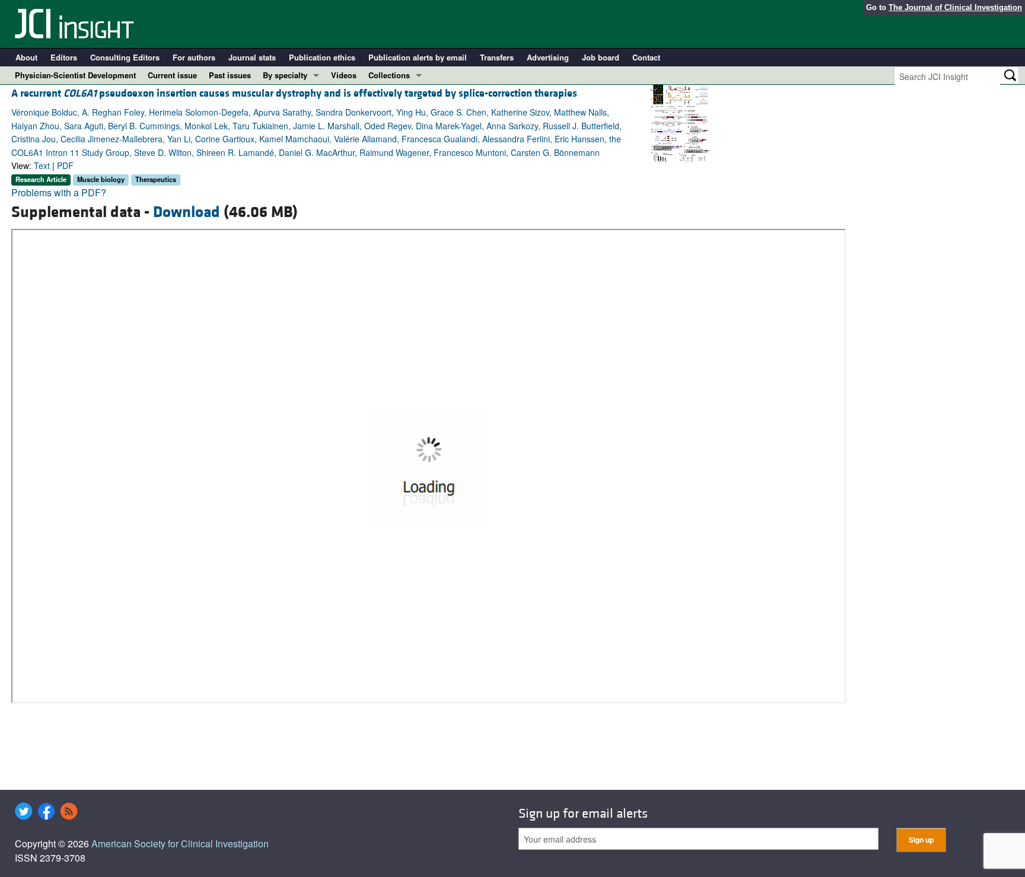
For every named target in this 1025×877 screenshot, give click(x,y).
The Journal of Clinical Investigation (955, 7)
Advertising (548, 57)
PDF (65, 165)
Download (186, 212)
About (26, 57)
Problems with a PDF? (58, 192)
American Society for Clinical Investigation (180, 843)
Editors (63, 57)
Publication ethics (322, 57)
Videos (343, 75)
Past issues (230, 75)
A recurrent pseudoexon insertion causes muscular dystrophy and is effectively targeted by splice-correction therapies (294, 93)
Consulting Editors (125, 57)
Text (42, 165)
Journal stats (252, 57)
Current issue (172, 75)
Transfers (497, 57)
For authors (194, 57)
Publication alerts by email (417, 57)
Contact (646, 57)
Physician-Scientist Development (75, 75)
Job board (600, 57)
